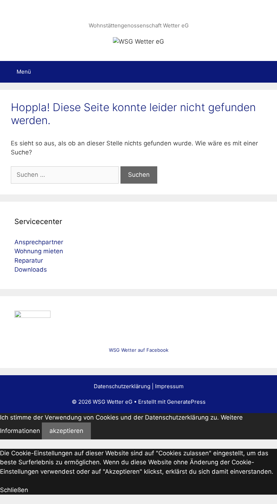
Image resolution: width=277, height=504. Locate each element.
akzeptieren (66, 430)
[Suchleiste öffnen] (266, 72)
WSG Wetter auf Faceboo (137, 350)
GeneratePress (186, 401)
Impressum (169, 386)
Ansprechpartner (38, 242)
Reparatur (28, 260)
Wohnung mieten (38, 251)
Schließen (14, 490)
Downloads (30, 269)
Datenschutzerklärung (122, 386)
